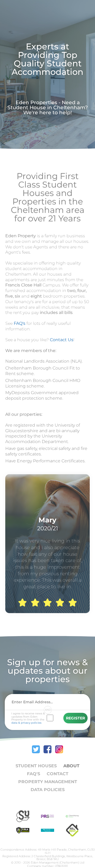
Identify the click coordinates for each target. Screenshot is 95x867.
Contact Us (61, 339)
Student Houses (36, 765)
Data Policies (48, 789)
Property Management (47, 781)
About (71, 765)
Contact (57, 773)
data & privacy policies (26, 722)
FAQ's (19, 323)
